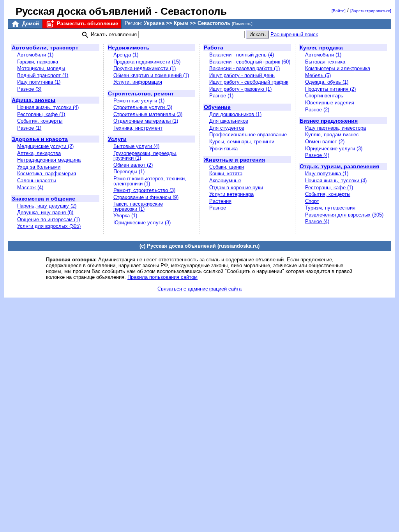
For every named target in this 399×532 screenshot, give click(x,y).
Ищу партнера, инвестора (335, 128)
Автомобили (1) (35, 55)
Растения (220, 201)
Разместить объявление (86, 23)
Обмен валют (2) (133, 165)
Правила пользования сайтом (162, 277)
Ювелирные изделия (329, 103)
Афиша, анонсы (33, 100)
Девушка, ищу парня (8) (45, 212)
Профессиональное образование (248, 134)
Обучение (217, 107)
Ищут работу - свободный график (248, 82)
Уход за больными (38, 167)
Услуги (117, 139)
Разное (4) (317, 155)
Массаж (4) (30, 187)
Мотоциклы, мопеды (41, 68)
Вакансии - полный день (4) (241, 55)
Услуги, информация (137, 82)
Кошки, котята (225, 173)
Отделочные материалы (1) (145, 121)
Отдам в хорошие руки (236, 187)
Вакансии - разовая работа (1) (244, 68)
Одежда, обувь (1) (326, 82)
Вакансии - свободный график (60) (249, 62)
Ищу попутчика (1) (38, 82)
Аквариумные (225, 180)
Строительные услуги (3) (142, 107)
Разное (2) (317, 110)
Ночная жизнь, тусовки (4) (48, 107)
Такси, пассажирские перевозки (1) (138, 206)
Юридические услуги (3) (142, 222)
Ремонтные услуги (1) (138, 101)
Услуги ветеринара (231, 194)
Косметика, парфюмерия (46, 173)
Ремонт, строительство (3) (144, 190)
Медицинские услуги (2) (45, 146)
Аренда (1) (125, 55)
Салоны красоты (36, 180)
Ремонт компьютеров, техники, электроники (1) (149, 181)
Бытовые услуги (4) (136, 146)
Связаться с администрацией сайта (199, 289)
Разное (217, 208)
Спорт (312, 201)
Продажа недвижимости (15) (146, 62)
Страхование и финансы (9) (145, 197)
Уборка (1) (125, 215)
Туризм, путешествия (330, 208)
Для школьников (228, 121)
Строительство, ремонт (141, 93)
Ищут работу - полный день (242, 75)
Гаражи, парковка (37, 62)
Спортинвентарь (324, 96)
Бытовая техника (325, 62)
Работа (213, 47)
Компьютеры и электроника (337, 68)
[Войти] (339, 11)
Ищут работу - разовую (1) (240, 89)
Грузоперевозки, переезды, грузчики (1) (145, 155)
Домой (30, 23)
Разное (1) (29, 128)
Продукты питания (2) (330, 89)
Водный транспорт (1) (42, 75)
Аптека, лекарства (39, 153)
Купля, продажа (321, 47)
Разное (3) (29, 89)
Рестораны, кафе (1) (41, 114)
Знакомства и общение (43, 199)
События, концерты (39, 121)
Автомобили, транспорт (45, 47)
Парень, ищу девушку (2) (46, 206)
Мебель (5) (318, 75)
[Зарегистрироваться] (370, 11)
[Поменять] (242, 23)
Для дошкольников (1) (235, 114)
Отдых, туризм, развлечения (339, 166)
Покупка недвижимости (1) (144, 68)
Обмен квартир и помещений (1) (151, 75)
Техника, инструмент (137, 128)
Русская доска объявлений (84, 11)
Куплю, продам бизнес (332, 134)
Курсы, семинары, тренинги (241, 141)
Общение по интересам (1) (48, 219)
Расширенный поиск (294, 34)
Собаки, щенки (226, 167)
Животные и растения (234, 160)
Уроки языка (223, 148)
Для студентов (226, 128)
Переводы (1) (129, 171)
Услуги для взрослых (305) (49, 226)
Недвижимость (129, 47)
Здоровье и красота (40, 139)
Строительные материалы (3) (147, 114)
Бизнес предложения (329, 121)
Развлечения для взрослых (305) (344, 215)
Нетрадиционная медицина (49, 160)
